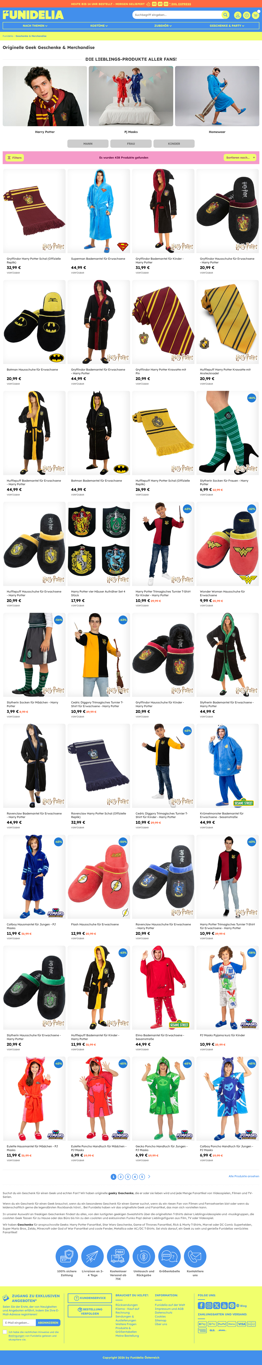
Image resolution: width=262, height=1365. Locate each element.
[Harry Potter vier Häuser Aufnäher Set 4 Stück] (99, 544)
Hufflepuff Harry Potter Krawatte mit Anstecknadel (225, 371)
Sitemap (160, 1320)
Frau (131, 143)
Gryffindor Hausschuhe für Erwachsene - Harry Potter (227, 260)
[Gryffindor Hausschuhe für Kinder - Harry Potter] (163, 655)
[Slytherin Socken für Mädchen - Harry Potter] (34, 655)
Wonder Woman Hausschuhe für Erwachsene (222, 593)
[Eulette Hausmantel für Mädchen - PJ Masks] (34, 1099)
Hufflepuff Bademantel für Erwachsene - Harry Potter (34, 482)
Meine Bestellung (127, 1335)
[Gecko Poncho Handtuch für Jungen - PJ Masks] (163, 1099)
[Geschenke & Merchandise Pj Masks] (131, 96)
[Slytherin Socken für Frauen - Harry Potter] (227, 433)
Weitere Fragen (126, 1324)
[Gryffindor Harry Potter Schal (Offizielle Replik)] (34, 211)
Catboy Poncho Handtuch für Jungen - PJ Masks (226, 1148)
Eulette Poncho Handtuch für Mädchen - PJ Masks (98, 1148)
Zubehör (161, 25)
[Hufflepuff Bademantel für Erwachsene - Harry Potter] (34, 433)
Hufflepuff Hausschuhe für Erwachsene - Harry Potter (34, 593)
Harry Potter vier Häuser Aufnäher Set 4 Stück (98, 593)
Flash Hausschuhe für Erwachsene (95, 924)
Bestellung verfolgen (92, 1311)
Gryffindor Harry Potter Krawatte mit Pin (161, 371)
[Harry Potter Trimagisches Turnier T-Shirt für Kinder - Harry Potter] (163, 544)
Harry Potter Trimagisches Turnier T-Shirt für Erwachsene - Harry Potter (227, 926)
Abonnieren (48, 1322)
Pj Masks (131, 132)
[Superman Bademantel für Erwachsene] (99, 211)
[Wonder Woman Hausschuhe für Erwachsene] (227, 544)
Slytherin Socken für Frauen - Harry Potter (224, 482)
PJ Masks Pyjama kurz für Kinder (222, 1035)
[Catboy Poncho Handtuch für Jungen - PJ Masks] (227, 1099)
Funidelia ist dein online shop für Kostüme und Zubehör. (33, 15)
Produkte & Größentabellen (126, 1330)
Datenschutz (163, 1312)
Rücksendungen (126, 1305)
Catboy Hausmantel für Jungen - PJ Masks (31, 926)
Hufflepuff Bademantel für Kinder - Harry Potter (95, 1037)
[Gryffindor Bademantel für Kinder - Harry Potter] (163, 211)
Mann (88, 143)
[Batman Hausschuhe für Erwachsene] (34, 322)
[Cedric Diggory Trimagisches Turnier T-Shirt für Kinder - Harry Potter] (163, 766)
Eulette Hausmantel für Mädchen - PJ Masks (32, 1148)
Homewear (217, 132)
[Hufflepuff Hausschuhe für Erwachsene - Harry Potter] (34, 544)
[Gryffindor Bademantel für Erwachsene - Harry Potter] (99, 322)
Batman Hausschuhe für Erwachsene (32, 369)
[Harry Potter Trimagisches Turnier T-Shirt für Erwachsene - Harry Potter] (227, 877)
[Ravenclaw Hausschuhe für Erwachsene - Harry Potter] (163, 877)
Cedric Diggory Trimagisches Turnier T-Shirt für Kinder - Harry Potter (162, 815)
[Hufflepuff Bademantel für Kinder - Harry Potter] (99, 988)
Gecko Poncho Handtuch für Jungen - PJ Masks (161, 1148)
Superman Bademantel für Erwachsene (98, 258)
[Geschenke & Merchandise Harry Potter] (45, 96)
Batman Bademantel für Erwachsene (96, 480)
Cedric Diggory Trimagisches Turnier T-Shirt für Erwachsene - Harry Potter (97, 704)
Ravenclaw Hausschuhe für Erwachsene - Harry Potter (163, 926)
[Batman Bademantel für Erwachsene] (99, 433)
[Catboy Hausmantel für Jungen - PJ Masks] (34, 877)
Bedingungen (16, 1335)
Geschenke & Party (225, 25)
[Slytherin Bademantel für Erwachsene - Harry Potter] (227, 655)
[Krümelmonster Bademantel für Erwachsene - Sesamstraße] (227, 766)
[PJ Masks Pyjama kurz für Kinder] (227, 988)
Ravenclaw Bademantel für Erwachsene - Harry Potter (34, 815)
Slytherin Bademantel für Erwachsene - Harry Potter (227, 704)
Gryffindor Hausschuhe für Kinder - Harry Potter (160, 704)
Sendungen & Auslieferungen (125, 1318)
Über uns (161, 1324)
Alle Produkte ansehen (244, 1176)
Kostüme (97, 25)
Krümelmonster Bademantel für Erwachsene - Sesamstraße (221, 815)
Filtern (17, 157)
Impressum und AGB (169, 1309)
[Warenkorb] (255, 15)
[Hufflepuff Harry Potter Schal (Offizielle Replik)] (163, 433)
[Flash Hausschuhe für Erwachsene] (99, 877)
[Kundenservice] (246, 15)
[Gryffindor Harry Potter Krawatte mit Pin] (163, 322)
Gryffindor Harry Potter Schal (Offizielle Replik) (34, 260)
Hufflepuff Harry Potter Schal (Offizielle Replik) (163, 482)
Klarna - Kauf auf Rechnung (127, 1310)
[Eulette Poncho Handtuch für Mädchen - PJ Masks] (99, 1099)
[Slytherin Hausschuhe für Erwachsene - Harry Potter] (34, 988)
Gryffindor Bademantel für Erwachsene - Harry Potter (98, 371)
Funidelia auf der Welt (170, 1305)
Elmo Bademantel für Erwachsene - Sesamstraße (160, 1037)
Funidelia (8, 36)
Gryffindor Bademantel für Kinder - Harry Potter (160, 260)
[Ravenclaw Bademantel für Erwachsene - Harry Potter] (34, 766)
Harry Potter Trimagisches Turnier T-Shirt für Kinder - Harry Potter (163, 593)
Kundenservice (92, 1298)
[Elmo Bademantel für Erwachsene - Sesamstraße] (163, 988)
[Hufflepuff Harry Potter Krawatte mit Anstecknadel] (227, 322)
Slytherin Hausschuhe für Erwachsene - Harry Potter (34, 1037)
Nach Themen (33, 25)
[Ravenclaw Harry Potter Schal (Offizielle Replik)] (99, 766)
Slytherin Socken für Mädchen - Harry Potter (32, 704)
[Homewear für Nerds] (217, 96)
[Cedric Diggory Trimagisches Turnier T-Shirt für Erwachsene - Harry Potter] (99, 655)
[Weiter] (149, 1176)
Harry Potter (45, 132)
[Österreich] (201, 1306)
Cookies (160, 1316)
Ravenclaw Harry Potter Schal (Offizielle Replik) (98, 815)
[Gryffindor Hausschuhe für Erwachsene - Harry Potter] (227, 211)
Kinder (174, 143)
